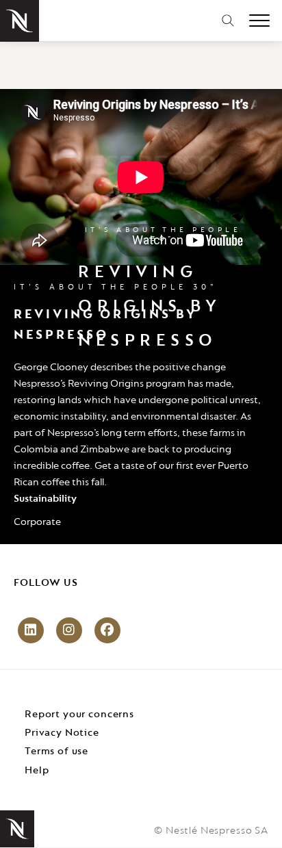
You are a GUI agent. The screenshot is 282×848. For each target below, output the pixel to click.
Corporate (37, 522)
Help (37, 770)
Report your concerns (79, 714)
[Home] (19, 21)
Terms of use (56, 751)
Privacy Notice (62, 733)
